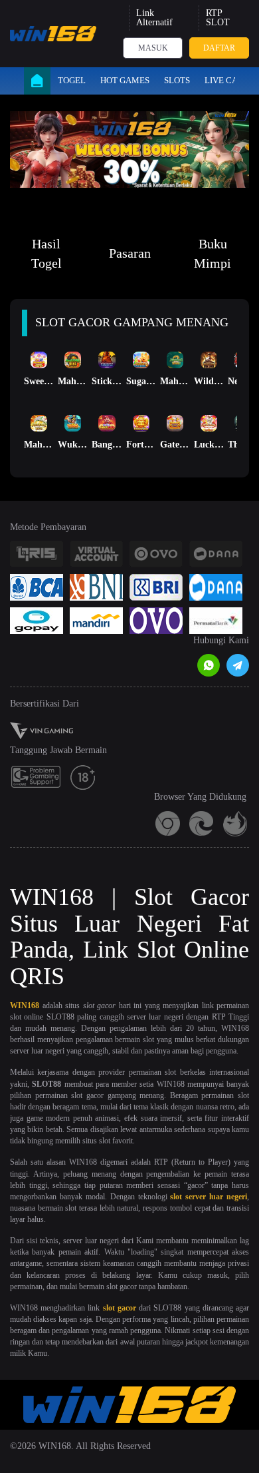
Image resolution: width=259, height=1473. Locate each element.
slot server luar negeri (208, 1196)
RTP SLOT (218, 17)
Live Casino (231, 80)
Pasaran (130, 253)
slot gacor (119, 1308)
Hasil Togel (46, 253)
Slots (177, 80)
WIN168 (24, 1005)
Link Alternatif (154, 17)
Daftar (219, 48)
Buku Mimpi (212, 253)
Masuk (153, 48)
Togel (72, 80)
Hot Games (124, 80)
